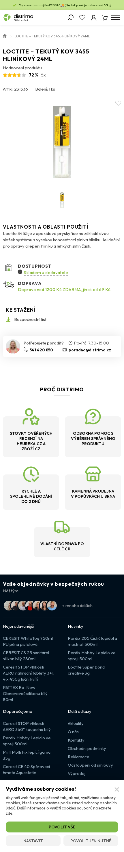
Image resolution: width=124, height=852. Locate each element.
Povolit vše (62, 827)
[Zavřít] (117, 789)
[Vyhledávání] (70, 17)
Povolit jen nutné (90, 840)
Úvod (5, 35)
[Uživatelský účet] (93, 17)
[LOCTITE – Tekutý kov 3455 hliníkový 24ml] (62, 142)
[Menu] (115, 17)
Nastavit (33, 840)
